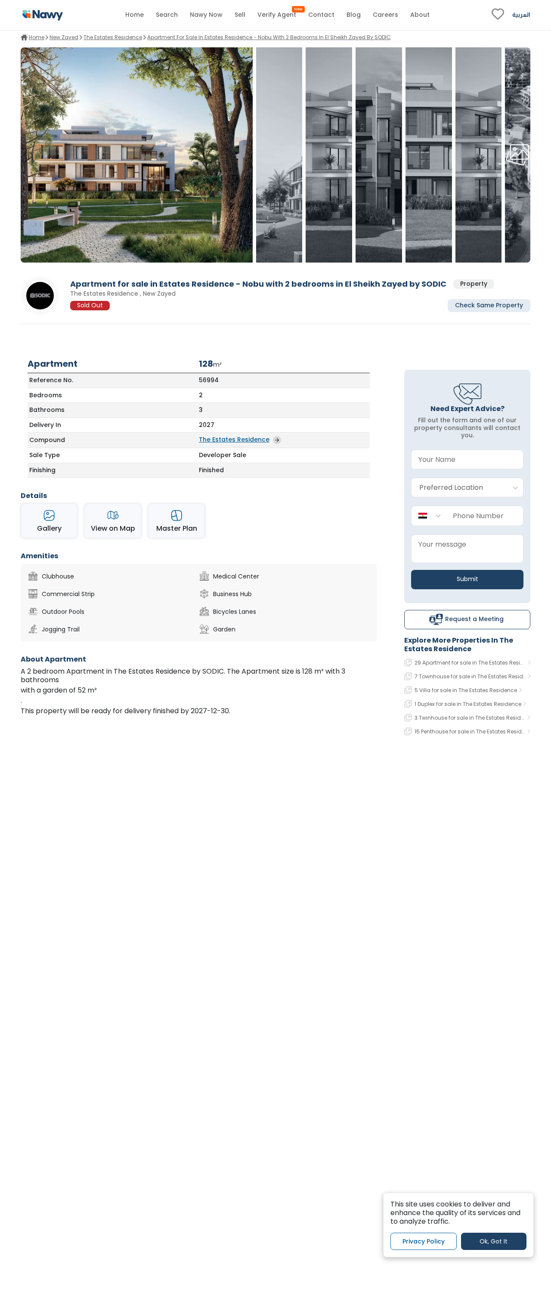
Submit (467, 579)
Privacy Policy (423, 1241)
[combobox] (458, 488)
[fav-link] (497, 15)
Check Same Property (489, 305)
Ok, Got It (494, 1241)
